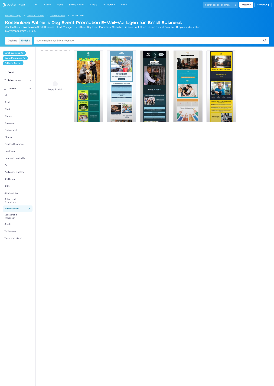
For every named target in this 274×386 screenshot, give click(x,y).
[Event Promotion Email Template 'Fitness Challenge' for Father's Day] (221, 86)
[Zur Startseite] (13, 5)
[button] (30, 72)
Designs (12, 40)
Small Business (57, 15)
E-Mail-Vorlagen (13, 15)
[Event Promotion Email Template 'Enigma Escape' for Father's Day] (154, 86)
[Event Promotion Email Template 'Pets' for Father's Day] (88, 86)
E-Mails (25, 40)
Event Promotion (35, 15)
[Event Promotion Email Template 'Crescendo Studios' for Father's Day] (187, 86)
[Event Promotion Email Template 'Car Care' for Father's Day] (121, 86)
